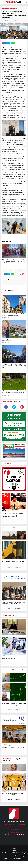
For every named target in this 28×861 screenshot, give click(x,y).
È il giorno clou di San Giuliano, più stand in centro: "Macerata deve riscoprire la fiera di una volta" (14, 365)
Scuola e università (7, 8)
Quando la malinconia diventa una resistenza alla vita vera (13, 562)
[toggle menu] (2, 2)
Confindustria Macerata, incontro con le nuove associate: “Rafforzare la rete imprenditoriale (13, 746)
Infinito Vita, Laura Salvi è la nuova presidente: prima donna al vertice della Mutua (13, 603)
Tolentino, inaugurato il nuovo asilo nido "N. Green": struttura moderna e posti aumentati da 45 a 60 (13, 261)
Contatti (14, 848)
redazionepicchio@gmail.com (16, 832)
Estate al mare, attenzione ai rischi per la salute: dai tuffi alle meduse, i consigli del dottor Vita (14, 704)
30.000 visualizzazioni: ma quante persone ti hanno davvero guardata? (13, 794)
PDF (24, 21)
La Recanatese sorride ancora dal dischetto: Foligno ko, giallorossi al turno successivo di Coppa (13, 392)
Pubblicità (14, 850)
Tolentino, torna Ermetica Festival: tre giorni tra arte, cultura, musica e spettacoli (13, 314)
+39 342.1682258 (16, 829)
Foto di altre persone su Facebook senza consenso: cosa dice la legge (12, 657)
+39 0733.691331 (16, 827)
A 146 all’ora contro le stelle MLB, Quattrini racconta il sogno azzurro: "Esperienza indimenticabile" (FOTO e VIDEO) (12, 515)
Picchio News (7, 280)
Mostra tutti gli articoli (14, 521)
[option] (14, 254)
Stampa (21, 21)
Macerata (14, 8)
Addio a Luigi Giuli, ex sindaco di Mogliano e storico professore (13, 339)
